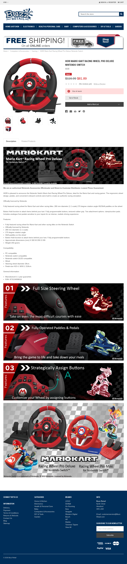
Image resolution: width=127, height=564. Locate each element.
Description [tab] (11, 141)
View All (68, 527)
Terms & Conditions (11, 513)
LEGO (67, 501)
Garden (118, 26)
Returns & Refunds (10, 516)
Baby (66, 26)
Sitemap (6, 523)
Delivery (6, 508)
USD (5, 2)
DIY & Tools (106, 26)
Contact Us (7, 518)
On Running (70, 506)
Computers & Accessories (85, 26)
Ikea (67, 509)
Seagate (68, 512)
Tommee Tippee (71, 525)
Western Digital (71, 514)
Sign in (103, 2)
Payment (6, 510)
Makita (68, 522)
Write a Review (99, 84)
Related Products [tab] (28, 141)
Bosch (67, 517)
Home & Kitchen (12, 26)
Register (112, 2)
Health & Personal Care (49, 26)
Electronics (29, 26)
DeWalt (68, 504)
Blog (5, 521)
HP (66, 519)
